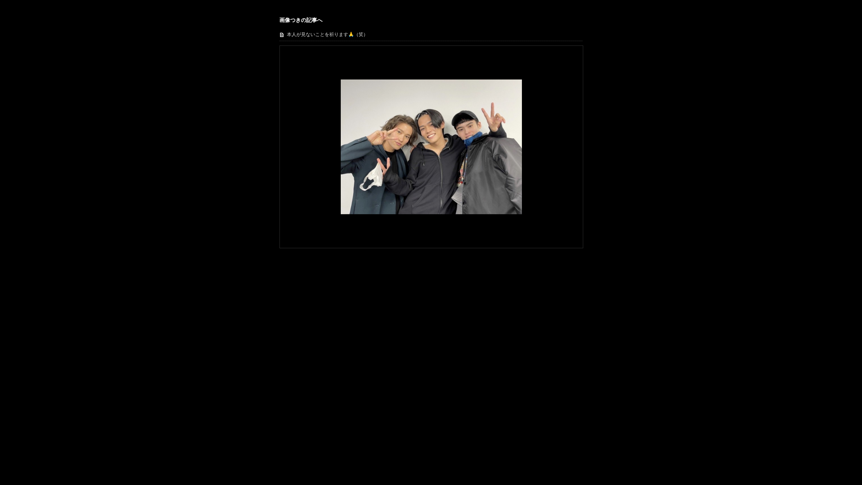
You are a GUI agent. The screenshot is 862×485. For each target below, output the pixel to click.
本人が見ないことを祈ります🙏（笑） (327, 34)
